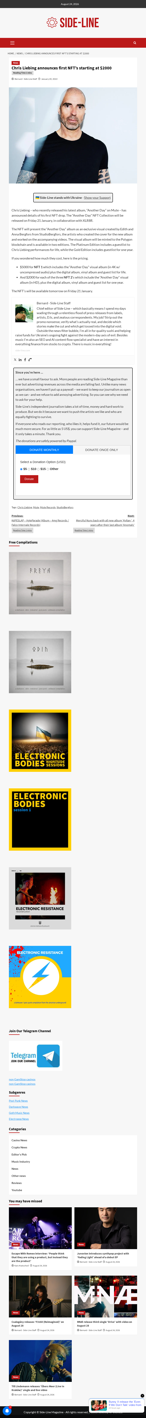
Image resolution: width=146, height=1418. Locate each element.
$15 (43, 469)
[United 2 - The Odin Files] (40, 662)
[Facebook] (25, 360)
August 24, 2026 (40, 1265)
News (15, 62)
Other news (19, 1175)
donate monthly (44, 450)
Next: (105, 520)
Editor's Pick (19, 1154)
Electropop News (19, 1118)
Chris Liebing (24, 507)
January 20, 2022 (49, 79)
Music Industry (21, 1161)
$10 (33, 469)
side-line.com (22, 350)
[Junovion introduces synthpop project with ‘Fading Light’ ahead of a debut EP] (105, 1228)
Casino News (19, 1140)
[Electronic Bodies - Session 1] (40, 819)
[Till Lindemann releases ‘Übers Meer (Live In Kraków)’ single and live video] (40, 1361)
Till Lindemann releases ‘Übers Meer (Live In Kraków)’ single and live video (38, 1388)
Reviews (17, 1183)
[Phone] (30, 360)
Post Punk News (18, 1100)
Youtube (17, 1190)
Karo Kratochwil (21, 1265)
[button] (12, 42)
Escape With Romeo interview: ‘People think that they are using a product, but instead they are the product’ (40, 1257)
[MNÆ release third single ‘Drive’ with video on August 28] (105, 1296)
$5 (25, 469)
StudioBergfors (65, 507)
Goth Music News (19, 1112)
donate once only (101, 450)
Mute (36, 507)
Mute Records (48, 507)
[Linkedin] (20, 360)
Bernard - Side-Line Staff (26, 79)
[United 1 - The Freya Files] (40, 583)
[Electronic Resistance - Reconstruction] (40, 898)
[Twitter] (15, 360)
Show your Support (97, 197)
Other (54, 469)
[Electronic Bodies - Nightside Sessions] (40, 741)
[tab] (44, 449)
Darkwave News (18, 1106)
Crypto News (19, 1147)
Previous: (40, 520)
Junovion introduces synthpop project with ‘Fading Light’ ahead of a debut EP (103, 1255)
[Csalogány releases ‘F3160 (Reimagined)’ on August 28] (40, 1296)
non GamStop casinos (22, 1079)
